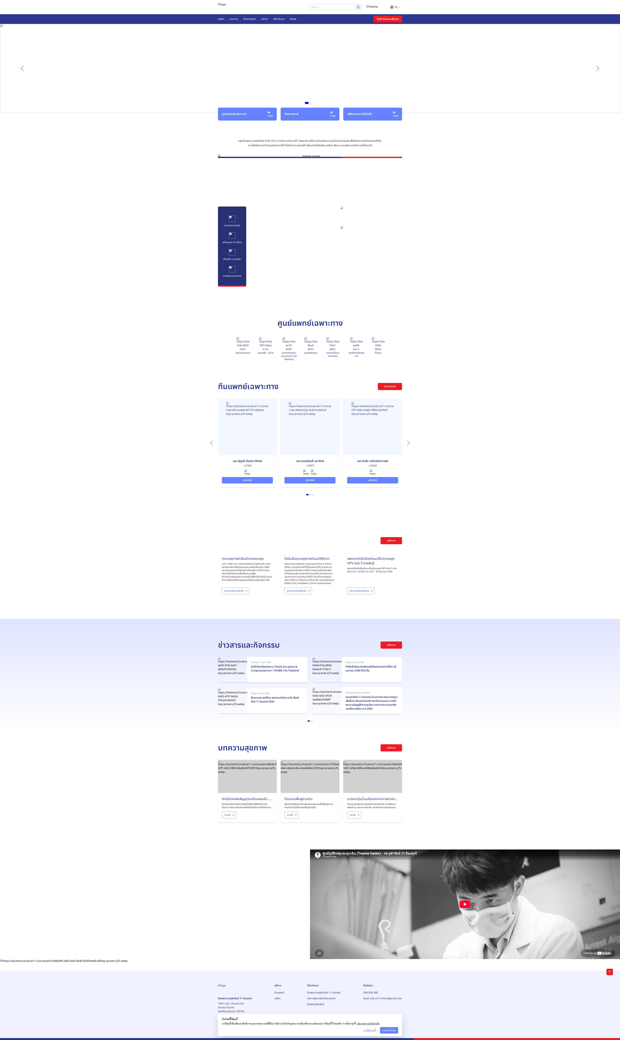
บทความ (233, 19)
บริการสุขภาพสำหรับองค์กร (321, 998)
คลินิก (221, 19)
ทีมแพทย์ (279, 993)
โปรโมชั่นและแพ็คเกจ (388, 19)
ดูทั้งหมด (391, 540)
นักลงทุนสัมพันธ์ (315, 1004)
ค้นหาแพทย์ (249, 19)
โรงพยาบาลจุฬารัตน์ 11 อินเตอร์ (324, 993)
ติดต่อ (293, 19)
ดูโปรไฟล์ (247, 480)
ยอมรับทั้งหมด (389, 1030)
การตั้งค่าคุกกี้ (370, 1030)
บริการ (264, 19)
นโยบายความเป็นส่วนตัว (368, 1023)
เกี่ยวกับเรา (279, 19)
